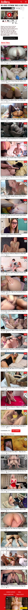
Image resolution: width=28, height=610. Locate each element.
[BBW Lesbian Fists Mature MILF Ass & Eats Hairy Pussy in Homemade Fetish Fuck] (14, 91)
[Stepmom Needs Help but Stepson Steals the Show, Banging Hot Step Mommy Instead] (14, 168)
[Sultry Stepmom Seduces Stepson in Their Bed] (14, 245)
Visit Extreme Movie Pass (10, 38)
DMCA (19, 592)
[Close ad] (26, 598)
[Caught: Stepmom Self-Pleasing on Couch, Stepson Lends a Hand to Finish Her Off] (14, 264)
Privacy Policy (20, 594)
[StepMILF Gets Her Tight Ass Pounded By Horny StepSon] (14, 283)
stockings (18, 8)
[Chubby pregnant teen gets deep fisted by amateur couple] (14, 417)
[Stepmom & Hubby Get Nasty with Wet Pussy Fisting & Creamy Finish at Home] (14, 110)
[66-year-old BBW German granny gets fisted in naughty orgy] (14, 206)
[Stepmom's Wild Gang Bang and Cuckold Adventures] (14, 129)
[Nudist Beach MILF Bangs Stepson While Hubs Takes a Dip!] (14, 187)
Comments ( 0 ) (5, 430)
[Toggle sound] (7, 598)
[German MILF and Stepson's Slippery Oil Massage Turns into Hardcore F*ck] (14, 398)
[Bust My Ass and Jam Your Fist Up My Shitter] (14, 340)
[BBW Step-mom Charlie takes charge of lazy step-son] (14, 149)
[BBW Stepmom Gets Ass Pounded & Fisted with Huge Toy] (14, 53)
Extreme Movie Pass (8, 8)
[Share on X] (15, 12)
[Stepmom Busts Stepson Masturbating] (14, 225)
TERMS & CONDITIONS (8, 594)
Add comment (16, 430)
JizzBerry (5, 1)
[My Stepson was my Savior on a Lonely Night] (14, 360)
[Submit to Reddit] (12, 12)
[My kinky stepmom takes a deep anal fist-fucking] (14, 321)
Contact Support (10, 592)
